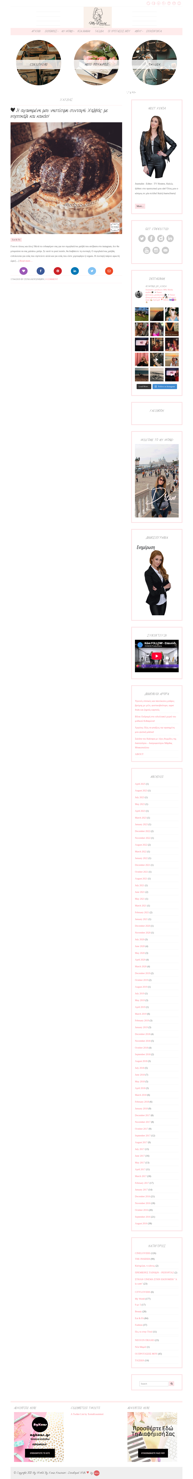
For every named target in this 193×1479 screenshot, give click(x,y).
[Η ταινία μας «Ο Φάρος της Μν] (157, 359)
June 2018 (140, 1074)
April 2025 (140, 784)
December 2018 (142, 1034)
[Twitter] (92, 271)
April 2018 (140, 1088)
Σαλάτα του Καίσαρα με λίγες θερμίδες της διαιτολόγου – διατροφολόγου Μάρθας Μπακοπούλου (155, 743)
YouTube (174, 3)
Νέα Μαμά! (140, 1347)
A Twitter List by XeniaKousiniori (87, 1414)
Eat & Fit (16, 240)
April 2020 (140, 959)
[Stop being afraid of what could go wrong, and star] (157, 314)
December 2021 (142, 865)
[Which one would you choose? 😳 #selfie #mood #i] (142, 359)
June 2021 (140, 892)
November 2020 (142, 932)
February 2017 (142, 1183)
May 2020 (140, 953)
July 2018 (139, 1068)
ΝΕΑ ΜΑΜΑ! (83, 31)
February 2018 (142, 1101)
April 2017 (140, 1169)
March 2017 (141, 1176)
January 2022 (141, 858)
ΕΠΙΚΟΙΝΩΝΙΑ (153, 31)
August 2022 (141, 844)
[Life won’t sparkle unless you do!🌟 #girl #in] (157, 329)
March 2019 (141, 1014)
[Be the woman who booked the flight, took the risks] (142, 314)
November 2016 (142, 1203)
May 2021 (140, 899)
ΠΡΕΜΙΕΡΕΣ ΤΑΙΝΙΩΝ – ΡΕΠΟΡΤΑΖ (154, 1272)
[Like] (23, 271)
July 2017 (139, 1149)
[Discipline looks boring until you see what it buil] (142, 329)
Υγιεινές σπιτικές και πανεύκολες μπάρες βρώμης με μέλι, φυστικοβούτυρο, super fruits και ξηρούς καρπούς (154, 705)
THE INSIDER (142, 1259)
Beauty (138, 1311)
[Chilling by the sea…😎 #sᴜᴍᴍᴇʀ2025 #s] (142, 374)
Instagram (158, 3)
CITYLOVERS (142, 1292)
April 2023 (140, 811)
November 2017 (142, 1122)
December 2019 (142, 973)
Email (179, 3)
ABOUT (138, 31)
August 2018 (141, 1061)
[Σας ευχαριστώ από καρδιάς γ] (157, 344)
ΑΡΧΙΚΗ (36, 31)
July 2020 (139, 939)
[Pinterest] (58, 271)
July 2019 (139, 993)
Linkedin (169, 3)
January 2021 (141, 919)
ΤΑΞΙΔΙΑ (99, 31)
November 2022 (142, 838)
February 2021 (142, 912)
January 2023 (141, 824)
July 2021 (139, 885)
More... (140, 206)
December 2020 (142, 926)
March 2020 (141, 966)
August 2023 (141, 790)
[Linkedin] (75, 271)
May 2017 (140, 1162)
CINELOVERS (142, 1253)
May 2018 (140, 1081)
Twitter (148, 3)
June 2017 (140, 1156)
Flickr (164, 3)
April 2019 (140, 1007)
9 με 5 (138, 1304)
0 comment (52, 279)
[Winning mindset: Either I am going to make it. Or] (172, 314)
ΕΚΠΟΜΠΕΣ (51, 31)
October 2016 (141, 1210)
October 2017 (141, 1128)
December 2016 (142, 1196)
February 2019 (142, 1020)
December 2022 (142, 831)
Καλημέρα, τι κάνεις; (145, 1265)
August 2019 (141, 987)
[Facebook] (41, 271)
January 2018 (141, 1108)
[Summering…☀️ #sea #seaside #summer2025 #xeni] (157, 374)
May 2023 (140, 804)
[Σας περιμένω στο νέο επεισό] (142, 344)
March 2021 (141, 905)
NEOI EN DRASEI (144, 1340)
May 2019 (140, 1000)
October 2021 (141, 871)
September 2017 (142, 1135)
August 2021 (141, 878)
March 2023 (141, 817)
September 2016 (142, 1217)
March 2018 (141, 1095)
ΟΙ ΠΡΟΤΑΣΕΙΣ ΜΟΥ (119, 31)
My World (140, 1299)
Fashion (138, 1325)
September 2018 (142, 1054)
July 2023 (139, 797)
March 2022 (141, 851)
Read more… (26, 261)
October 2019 (141, 980)
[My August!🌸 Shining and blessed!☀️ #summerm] (172, 359)
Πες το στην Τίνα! (143, 1331)
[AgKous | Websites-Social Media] (97, 1472)
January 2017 (141, 1189)
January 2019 (141, 1027)
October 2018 (141, 1047)
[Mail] (109, 271)
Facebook (153, 3)
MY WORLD (67, 31)
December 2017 (142, 1115)
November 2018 (142, 1041)
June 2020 (140, 946)
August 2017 (141, 1142)
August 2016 (141, 1223)
